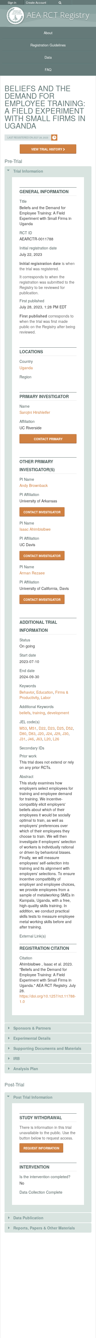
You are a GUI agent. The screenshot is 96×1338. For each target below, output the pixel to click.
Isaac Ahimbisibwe (35, 529)
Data (48, 57)
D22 (42, 728)
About (48, 32)
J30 (65, 733)
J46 (31, 738)
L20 (47, 738)
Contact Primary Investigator (48, 440)
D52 (69, 728)
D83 (32, 733)
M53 (23, 728)
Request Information (41, 1148)
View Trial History (47, 149)
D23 (51, 728)
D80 (22, 733)
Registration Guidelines (48, 45)
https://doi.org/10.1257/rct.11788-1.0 (47, 998)
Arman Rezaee (32, 572)
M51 (33, 728)
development (58, 712)
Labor (46, 697)
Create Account (36, 2)
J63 (39, 738)
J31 (22, 738)
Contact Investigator (42, 512)
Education (44, 692)
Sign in (12, 2)
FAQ (48, 69)
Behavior (26, 692)
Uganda (26, 367)
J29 (57, 733)
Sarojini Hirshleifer (34, 412)
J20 (41, 733)
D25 (60, 728)
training (39, 712)
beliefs (24, 712)
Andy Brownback (33, 485)
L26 (56, 738)
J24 (49, 733)
